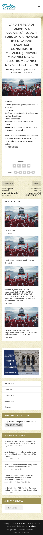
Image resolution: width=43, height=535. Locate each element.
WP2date (32, 526)
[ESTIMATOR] (21, 216)
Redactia (8, 389)
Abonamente (10, 401)
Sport (17, 493)
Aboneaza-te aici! (14, 425)
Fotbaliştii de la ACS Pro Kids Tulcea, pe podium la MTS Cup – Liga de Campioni (21, 489)
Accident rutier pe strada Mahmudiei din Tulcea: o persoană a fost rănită (20, 442)
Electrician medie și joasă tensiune (20, 260)
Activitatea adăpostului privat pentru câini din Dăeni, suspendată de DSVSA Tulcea (20, 454)
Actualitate (18, 446)
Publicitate (9, 395)
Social (17, 459)
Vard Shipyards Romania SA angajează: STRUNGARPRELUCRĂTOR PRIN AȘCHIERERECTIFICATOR (21, 332)
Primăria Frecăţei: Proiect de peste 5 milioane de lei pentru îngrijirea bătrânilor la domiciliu (19, 477)
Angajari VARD (16, 72)
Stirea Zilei (18, 469)
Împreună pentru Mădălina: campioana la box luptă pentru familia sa (21, 466)
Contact (8, 407)
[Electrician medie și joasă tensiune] (21, 246)
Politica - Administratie (22, 482)
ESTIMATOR (10, 230)
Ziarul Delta (18, 69)
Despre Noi (9, 383)
